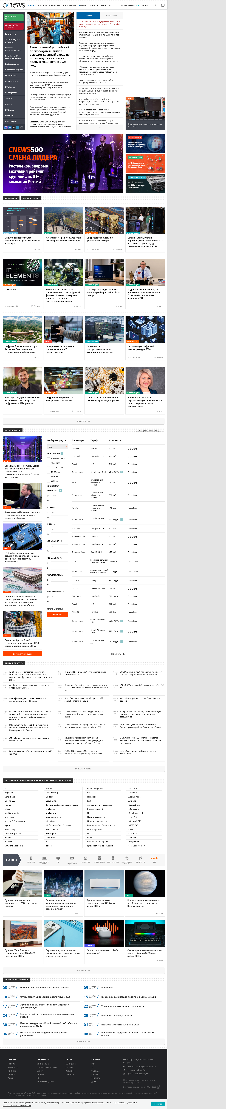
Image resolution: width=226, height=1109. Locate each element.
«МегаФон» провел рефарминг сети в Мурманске (138, 752)
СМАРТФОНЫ (31, 862)
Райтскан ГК (52, 829)
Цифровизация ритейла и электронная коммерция (128, 996)
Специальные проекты (47, 1067)
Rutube (94, 1074)
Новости (11, 1064)
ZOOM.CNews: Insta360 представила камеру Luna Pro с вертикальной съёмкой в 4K (141, 673)
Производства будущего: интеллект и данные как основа (127, 1034)
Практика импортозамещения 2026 (120, 1024)
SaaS (89, 800)
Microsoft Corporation (15, 821)
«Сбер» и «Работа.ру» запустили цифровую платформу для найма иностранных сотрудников (140, 714)
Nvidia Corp (10, 829)
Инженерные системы (98, 821)
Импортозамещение (14, 70)
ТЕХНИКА (94, 5)
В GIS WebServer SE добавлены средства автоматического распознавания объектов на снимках (140, 740)
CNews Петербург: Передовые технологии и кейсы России (47, 1015)
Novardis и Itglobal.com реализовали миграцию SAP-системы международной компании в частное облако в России (83, 740)
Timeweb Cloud (58, 458)
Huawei (8, 805)
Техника (40, 1074)
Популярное (111, 15)
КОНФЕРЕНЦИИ (70, 5)
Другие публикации (22, 654)
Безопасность (11, 75)
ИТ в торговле (11, 93)
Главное (88, 15)
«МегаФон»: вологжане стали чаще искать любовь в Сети (29, 739)
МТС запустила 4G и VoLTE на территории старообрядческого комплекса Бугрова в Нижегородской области (29, 727)
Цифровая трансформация (100, 845)
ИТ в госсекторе (11, 81)
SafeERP (132, 837)
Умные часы (86, 862)
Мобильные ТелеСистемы (58, 825)
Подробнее (132, 448)
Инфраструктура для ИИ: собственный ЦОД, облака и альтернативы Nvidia (48, 1025)
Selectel (54, 476)
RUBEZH (8, 841)
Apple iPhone (134, 796)
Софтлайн (50, 837)
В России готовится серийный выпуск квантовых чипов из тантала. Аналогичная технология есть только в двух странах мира (99, 123)
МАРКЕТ (83, 5)
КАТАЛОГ (146, 5)
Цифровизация (12, 64)
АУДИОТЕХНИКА (140, 862)
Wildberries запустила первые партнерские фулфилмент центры (29, 686)
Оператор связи (94, 829)
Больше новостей (83, 769)
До (48, 500)
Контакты (70, 1074)
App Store (132, 788)
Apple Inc (9, 792)
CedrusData (134, 805)
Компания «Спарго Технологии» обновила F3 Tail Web (30, 752)
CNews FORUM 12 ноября (11, 17)
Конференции (43, 1064)
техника (11, 859)
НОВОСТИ (42, 5)
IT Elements (107, 987)
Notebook (91, 796)
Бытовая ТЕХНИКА (99, 862)
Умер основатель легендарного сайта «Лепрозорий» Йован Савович (96, 81)
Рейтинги (9, 115)
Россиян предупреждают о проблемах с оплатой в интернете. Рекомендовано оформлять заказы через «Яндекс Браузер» (98, 58)
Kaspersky (9, 817)
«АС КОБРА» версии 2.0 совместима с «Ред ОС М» (141, 686)
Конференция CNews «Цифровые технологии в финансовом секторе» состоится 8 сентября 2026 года (99, 24)
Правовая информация (137, 1073)
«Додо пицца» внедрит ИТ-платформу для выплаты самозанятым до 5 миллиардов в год (50, 73)
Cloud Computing (95, 788)
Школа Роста (10, 34)
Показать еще (83, 421)
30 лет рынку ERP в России (12, 41)
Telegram (95, 1078)
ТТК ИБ (49, 845)
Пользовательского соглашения (17, 1105)
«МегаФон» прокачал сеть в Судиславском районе (140, 699)
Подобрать (57, 614)
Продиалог (133, 841)
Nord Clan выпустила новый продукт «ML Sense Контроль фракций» (84, 699)
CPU (89, 792)
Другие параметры (55, 608)
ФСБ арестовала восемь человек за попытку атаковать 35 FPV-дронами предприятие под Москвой (99, 35)
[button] (155, 5)
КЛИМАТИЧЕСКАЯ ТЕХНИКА (127, 863)
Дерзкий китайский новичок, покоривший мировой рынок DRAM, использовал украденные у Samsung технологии (49, 85)
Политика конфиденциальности (141, 1066)
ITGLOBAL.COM (57, 467)
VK (92, 1067)
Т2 (47, 841)
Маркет (40, 1071)
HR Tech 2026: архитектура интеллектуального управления (44, 1034)
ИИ (88, 813)
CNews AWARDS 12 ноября (11, 26)
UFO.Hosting (52, 792)
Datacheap (10, 796)
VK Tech (49, 796)
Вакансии (70, 1071)
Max (93, 1064)
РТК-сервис (51, 833)
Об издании (71, 1064)
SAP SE (49, 788)
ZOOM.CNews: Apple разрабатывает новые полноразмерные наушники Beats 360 (84, 725)
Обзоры (11, 1074)
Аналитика (54, 5)
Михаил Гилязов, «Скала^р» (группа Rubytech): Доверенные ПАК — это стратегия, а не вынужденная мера (99, 101)
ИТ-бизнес (9, 110)
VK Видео (95, 1071)
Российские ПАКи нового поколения (13, 57)
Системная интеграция (98, 841)
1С (6, 788)
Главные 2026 (12, 49)
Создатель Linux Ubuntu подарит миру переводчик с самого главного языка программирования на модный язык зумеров (50, 124)
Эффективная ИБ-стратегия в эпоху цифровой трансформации (44, 1006)
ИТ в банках (10, 87)
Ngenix (8, 825)
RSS (128, 1063)
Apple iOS (132, 792)
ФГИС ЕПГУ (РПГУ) (136, 845)
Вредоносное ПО (95, 809)
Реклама (69, 1067)
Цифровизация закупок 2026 (116, 1015)
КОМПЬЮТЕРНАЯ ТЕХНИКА (44, 863)
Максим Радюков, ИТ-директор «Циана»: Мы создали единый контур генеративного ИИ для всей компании (99, 91)
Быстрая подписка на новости (140, 1059)
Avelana (132, 800)
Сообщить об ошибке (136, 1070)
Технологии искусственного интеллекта (122, 1006)
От (48, 496)
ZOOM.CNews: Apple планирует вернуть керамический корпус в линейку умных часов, (83, 714)
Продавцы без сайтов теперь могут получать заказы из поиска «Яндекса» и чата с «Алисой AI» (86, 688)
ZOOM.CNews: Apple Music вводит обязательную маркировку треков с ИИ (83, 752)
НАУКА (103, 5)
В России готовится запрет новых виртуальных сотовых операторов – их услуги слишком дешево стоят (99, 112)
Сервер (90, 837)
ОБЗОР (130, 98)
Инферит (50, 809)
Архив (10, 1078)
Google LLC (10, 800)
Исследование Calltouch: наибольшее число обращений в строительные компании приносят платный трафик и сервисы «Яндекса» (30, 715)
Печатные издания (45, 1081)
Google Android (135, 813)
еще (154, 862)
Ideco (7, 809)
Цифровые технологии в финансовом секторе (44, 987)
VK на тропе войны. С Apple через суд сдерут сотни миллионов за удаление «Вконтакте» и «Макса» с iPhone (50, 97)
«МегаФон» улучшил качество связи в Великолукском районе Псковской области (140, 725)
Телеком (8, 98)
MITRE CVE (133, 825)
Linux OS (132, 817)
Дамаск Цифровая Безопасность (62, 805)
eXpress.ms (133, 809)
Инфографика (11, 121)
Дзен (93, 1081)
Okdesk (132, 829)
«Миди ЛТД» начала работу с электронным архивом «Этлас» (85, 673)
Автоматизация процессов (99, 805)
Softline (54, 481)
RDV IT (8, 837)
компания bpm (53, 817)
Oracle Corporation (13, 833)
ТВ (110, 5)
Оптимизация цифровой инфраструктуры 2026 (45, 996)
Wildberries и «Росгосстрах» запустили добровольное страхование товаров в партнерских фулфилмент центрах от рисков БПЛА (30, 675)
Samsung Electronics (14, 845)
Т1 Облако (55, 472)
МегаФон (50, 821)
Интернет (9, 104)
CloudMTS (55, 463)
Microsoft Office (135, 821)
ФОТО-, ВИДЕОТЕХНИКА (72, 863)
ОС (88, 833)
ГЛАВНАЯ (31, 5)
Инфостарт (51, 813)
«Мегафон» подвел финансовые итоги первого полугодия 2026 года (27, 699)
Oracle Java (133, 833)
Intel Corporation (12, 813)
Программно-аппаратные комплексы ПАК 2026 (145, 125)
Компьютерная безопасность (101, 825)
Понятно (158, 1104)
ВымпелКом (51, 800)
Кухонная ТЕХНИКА (113, 862)
